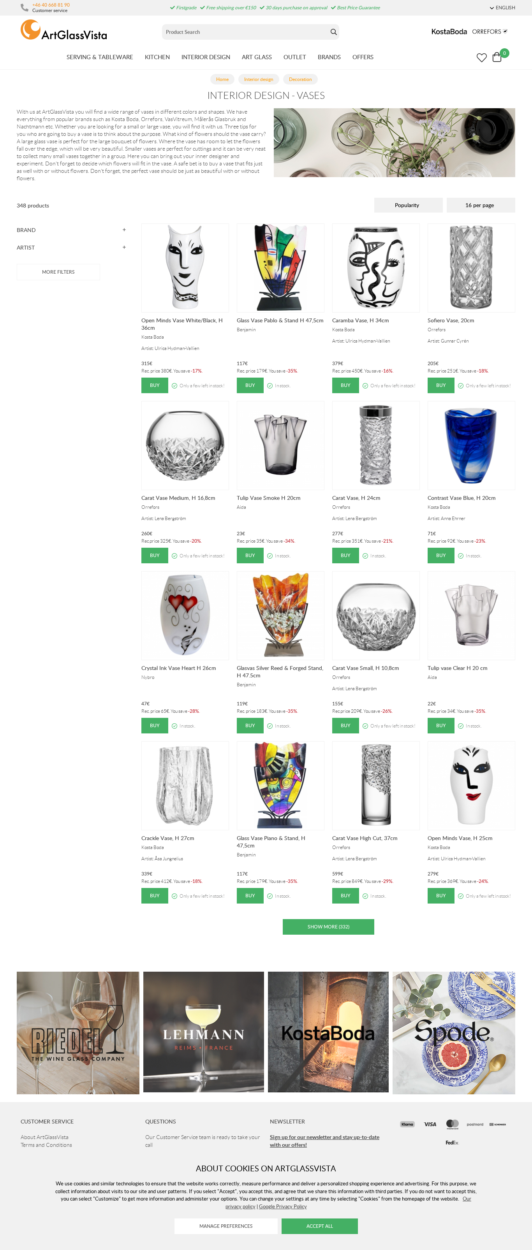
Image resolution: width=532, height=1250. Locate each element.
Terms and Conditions (46, 1145)
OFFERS (362, 57)
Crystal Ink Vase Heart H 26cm (178, 668)
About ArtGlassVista (45, 1137)
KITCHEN (157, 57)
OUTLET (295, 57)
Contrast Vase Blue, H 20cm (462, 497)
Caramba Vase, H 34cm (360, 320)
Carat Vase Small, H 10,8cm (365, 668)
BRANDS (329, 57)
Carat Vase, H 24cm (356, 497)
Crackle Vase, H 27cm (167, 838)
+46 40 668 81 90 (51, 5)
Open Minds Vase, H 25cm (460, 838)
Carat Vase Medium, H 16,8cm (178, 497)
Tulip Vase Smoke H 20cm (269, 497)
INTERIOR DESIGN (205, 57)
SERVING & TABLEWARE (100, 57)
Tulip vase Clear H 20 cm (458, 668)
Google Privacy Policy (283, 1206)
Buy (155, 385)
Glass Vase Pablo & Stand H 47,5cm (280, 320)
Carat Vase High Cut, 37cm (365, 838)
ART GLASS (257, 57)
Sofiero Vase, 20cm (451, 320)
